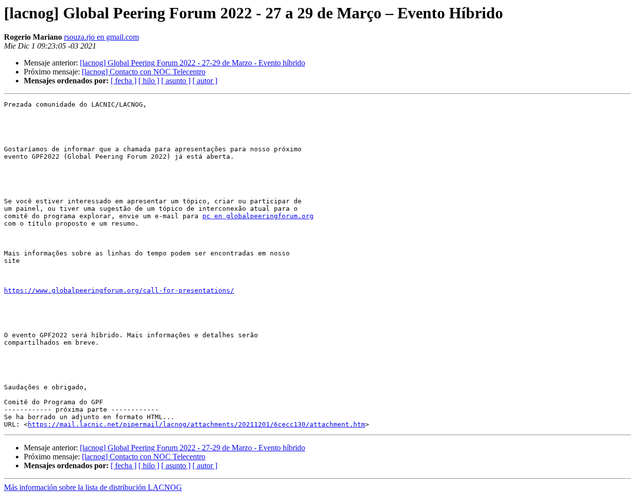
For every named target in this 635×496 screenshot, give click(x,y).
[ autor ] (204, 80)
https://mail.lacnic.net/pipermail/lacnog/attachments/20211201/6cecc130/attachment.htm (196, 424)
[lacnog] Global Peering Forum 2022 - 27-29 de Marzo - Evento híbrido (192, 63)
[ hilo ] (148, 80)
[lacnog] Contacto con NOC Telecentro (143, 71)
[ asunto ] (175, 80)
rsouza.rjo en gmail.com (101, 37)
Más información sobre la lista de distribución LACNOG (93, 487)
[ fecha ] (123, 80)
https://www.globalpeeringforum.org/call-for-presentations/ (119, 290)
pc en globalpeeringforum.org (258, 216)
